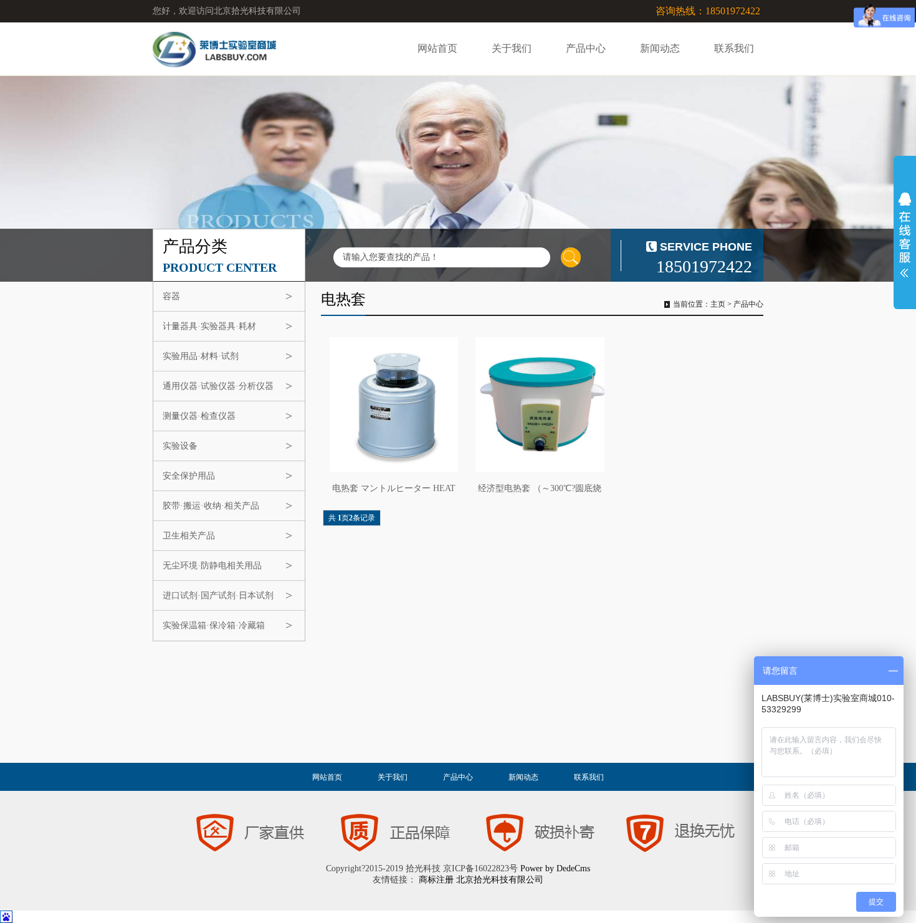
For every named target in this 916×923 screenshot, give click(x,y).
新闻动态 (660, 48)
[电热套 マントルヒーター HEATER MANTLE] (394, 404)
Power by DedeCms (555, 868)
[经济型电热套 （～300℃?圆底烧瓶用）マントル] (539, 404)
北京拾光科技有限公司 (499, 879)
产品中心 (586, 48)
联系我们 (734, 48)
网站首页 (437, 48)
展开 (905, 234)
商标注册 (436, 879)
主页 (717, 304)
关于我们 (512, 48)
